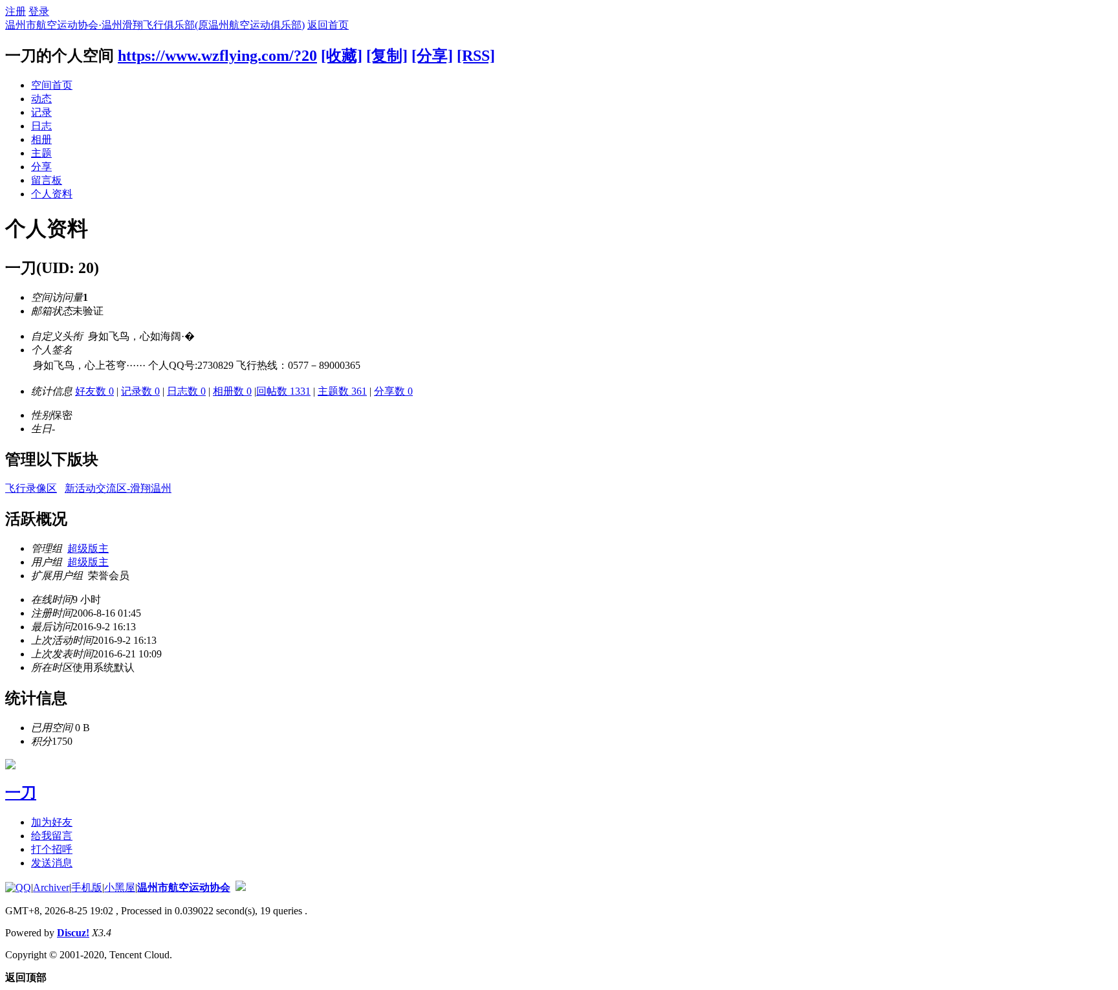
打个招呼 (51, 849)
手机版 (86, 887)
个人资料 (51, 193)
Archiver (51, 887)
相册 (41, 139)
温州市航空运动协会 (183, 887)
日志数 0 (186, 391)
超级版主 (88, 548)
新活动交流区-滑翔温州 (118, 488)
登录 (38, 11)
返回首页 (328, 24)
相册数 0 (232, 391)
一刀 (20, 792)
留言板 (46, 180)
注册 (15, 11)
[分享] (432, 55)
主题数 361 (342, 391)
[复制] (387, 55)
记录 (41, 112)
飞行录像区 (31, 488)
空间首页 (51, 85)
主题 (41, 153)
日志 (41, 125)
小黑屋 (119, 887)
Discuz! (73, 932)
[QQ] (18, 887)
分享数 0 (393, 391)
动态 (41, 98)
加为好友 (51, 822)
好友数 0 (94, 391)
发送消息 (51, 862)
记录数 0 (140, 391)
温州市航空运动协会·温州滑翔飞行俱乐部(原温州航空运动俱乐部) (155, 24)
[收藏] (341, 55)
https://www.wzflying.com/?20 (217, 55)
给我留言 (51, 835)
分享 (41, 166)
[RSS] (476, 55)
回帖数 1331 (283, 391)
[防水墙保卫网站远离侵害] (241, 887)
